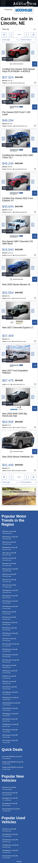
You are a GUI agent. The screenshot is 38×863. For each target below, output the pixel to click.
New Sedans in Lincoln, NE (9, 804)
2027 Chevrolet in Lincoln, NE (10, 645)
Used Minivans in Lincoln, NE (10, 846)
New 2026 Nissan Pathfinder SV (17, 457)
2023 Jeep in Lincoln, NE (9, 666)
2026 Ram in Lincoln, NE (9, 564)
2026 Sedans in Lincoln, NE (10, 596)
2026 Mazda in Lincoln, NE (9, 548)
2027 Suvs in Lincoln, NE (9, 559)
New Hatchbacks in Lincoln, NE (11, 810)
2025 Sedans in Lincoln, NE (10, 720)
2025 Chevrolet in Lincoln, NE (10, 661)
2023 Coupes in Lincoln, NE (10, 736)
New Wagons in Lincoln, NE (10, 799)
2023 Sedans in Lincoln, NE (10, 709)
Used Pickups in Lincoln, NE (10, 835)
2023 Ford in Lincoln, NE (9, 618)
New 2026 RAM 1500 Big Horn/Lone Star (14, 415)
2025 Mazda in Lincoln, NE (9, 650)
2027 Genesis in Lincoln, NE (10, 655)
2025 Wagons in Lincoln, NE (10, 714)
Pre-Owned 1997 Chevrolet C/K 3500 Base (17, 242)
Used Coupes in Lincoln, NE (10, 856)
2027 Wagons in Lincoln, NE (10, 693)
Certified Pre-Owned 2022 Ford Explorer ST (17, 199)
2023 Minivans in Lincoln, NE (10, 725)
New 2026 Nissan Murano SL (16, 284)
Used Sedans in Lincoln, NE (10, 840)
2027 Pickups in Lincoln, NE (10, 602)
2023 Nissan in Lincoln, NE (9, 623)
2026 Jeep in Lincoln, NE (9, 554)
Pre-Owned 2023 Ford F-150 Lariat (16, 113)
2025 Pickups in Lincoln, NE (10, 634)
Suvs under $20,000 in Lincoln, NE (12, 757)
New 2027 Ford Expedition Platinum (15, 371)
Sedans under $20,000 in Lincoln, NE (12, 768)
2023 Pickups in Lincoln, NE (10, 607)
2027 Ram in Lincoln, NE (9, 639)
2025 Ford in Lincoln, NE (9, 612)
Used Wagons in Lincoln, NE (10, 851)
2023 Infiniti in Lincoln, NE (9, 688)
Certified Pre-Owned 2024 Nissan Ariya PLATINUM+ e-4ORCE (18, 70)
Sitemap (19, 861)
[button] (3, 52)
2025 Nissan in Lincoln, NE (9, 671)
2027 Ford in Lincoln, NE (9, 586)
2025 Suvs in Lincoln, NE (9, 575)
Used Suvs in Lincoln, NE (9, 830)
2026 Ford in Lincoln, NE (9, 543)
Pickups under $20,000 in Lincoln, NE (12, 763)
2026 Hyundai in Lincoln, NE (10, 570)
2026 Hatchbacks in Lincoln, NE (11, 704)
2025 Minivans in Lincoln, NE (10, 698)
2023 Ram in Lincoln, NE (9, 677)
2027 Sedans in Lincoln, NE (10, 730)
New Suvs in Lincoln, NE (9, 788)
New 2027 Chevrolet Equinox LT (17, 327)
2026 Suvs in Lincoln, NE (9, 532)
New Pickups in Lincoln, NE (9, 793)
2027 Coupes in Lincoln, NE (10, 741)
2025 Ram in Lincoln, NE (9, 682)
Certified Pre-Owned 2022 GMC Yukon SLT (17, 156)
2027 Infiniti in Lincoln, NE (9, 629)
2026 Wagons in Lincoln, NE (10, 591)
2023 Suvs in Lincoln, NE (9, 580)
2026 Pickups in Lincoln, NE (10, 537)
